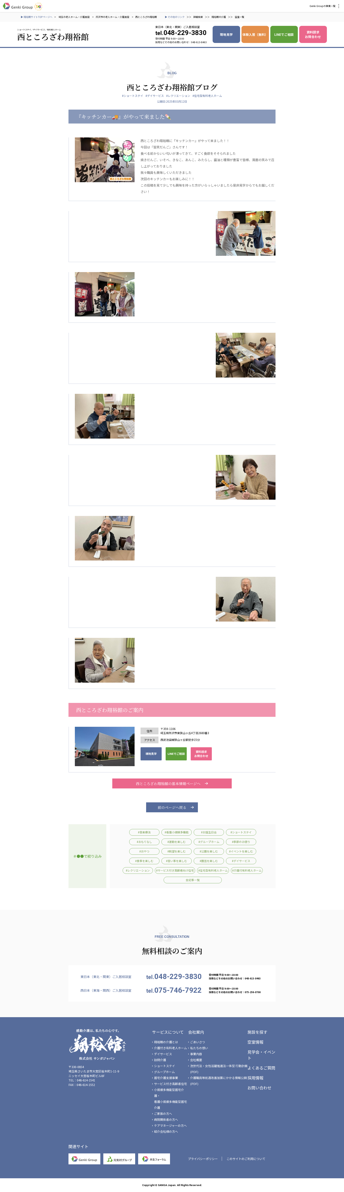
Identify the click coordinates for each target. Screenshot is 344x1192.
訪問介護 (160, 1060)
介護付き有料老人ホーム (170, 1048)
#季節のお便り (241, 842)
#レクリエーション (178, 96)
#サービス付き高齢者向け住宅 (175, 870)
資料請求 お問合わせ (313, 34)
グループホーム (164, 1072)
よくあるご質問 (261, 1068)
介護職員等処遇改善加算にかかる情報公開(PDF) (218, 1081)
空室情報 (255, 1042)
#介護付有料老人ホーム (247, 870)
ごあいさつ (197, 1042)
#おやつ (144, 851)
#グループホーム (208, 842)
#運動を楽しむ (176, 842)
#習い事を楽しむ (176, 861)
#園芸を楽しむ (209, 861)
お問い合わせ (259, 1088)
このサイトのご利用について (246, 1159)
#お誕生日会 (209, 832)
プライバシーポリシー (203, 1159)
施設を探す (257, 1032)
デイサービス (163, 1054)
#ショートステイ (132, 96)
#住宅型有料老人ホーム (207, 96)
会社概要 (196, 1060)
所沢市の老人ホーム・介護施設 (112, 16)
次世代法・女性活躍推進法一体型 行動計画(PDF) (218, 1069)
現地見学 (226, 34)
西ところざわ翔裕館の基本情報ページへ (168, 783)
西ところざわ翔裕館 (146, 16)
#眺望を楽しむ (176, 851)
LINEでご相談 (284, 34)
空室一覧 (239, 16)
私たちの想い (199, 1048)
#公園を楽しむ (209, 851)
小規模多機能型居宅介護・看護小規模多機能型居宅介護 (170, 1099)
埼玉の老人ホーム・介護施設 (74, 16)
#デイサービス (155, 96)
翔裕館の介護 (219, 16)
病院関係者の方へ (166, 1119)
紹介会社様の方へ (166, 1131)
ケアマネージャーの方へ (170, 1125)
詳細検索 (198, 16)
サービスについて (168, 1032)
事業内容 (196, 1054)
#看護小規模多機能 (177, 832)
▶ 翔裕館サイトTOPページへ (36, 16)
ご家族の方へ (163, 1113)
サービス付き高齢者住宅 (170, 1084)
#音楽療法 (144, 832)
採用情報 (255, 1078)
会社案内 (196, 1032)
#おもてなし (144, 842)
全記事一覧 (193, 880)
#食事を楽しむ (144, 861)
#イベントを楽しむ (241, 851)
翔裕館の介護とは (166, 1042)
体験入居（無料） (255, 34)
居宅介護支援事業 (166, 1078)
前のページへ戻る (172, 807)
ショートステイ (164, 1066)
